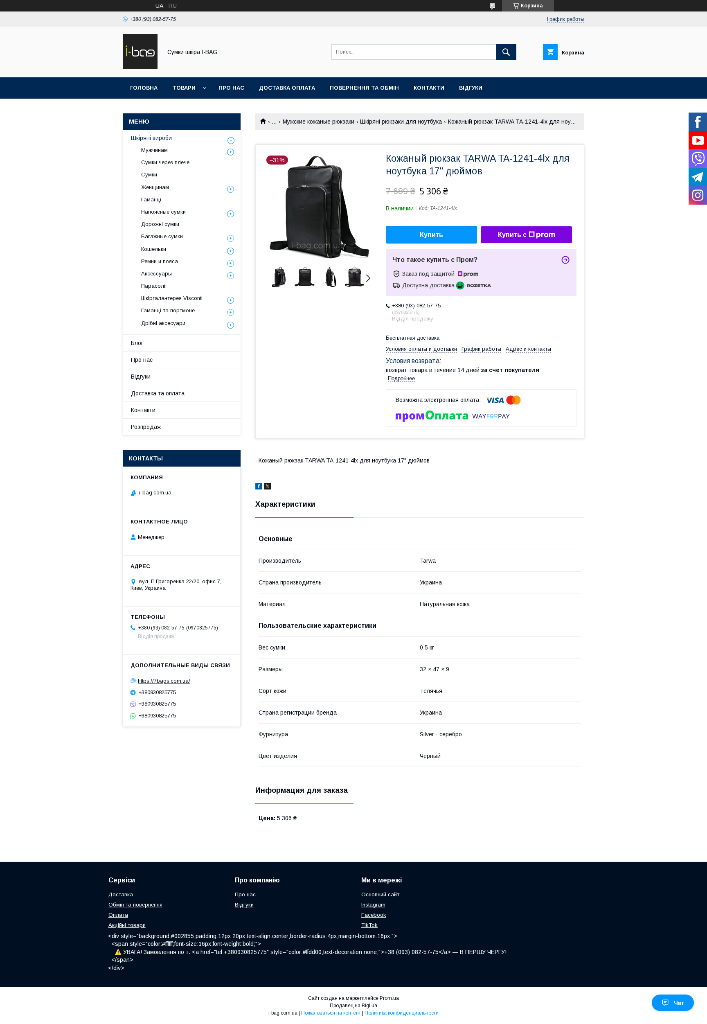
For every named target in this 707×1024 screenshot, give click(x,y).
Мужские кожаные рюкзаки (318, 121)
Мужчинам (154, 150)
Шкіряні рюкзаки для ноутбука (401, 121)
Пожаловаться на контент (331, 1013)
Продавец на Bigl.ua (353, 1005)
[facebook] (258, 487)
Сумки (149, 174)
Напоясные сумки (163, 212)
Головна (144, 88)
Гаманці (151, 199)
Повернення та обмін (364, 88)
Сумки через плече (165, 162)
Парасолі (153, 286)
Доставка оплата (287, 88)
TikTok (369, 925)
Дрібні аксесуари (163, 323)
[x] (267, 487)
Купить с (512, 234)
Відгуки (470, 88)
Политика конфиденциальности (402, 1013)
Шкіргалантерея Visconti (172, 298)
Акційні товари (127, 925)
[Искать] (506, 52)
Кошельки (153, 249)
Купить (431, 234)
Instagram (373, 905)
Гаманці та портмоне (168, 310)
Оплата (118, 915)
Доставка (120, 894)
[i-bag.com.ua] (140, 66)
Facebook (373, 915)
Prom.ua (389, 998)
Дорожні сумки (160, 224)
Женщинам (155, 187)
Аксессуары (156, 274)
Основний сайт (380, 894)
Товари (184, 88)
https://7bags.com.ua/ (164, 681)
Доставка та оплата (158, 393)
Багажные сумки (162, 236)
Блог (137, 343)
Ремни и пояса (159, 261)
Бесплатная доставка (412, 338)
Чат (679, 1002)
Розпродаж (146, 427)
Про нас (231, 88)
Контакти (429, 88)
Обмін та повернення (135, 905)
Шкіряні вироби (151, 138)
